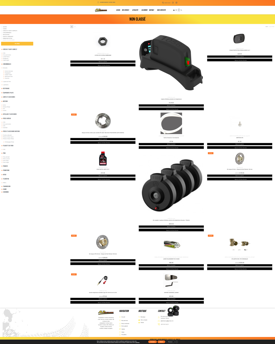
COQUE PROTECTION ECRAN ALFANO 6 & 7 (239, 50)
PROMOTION (247, 257)
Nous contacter (161, 10)
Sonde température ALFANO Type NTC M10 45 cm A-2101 (103, 292)
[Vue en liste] (75, 26)
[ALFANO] (1, 26)
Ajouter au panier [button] (103, 61)
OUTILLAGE (169, 257)
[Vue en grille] (72, 26)
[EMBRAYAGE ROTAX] (1, 38)
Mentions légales (153, 339)
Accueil (118, 10)
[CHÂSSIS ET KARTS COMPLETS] (1, 30)
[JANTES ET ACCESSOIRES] (1, 40)
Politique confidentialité (162, 339)
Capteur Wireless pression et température (171, 99)
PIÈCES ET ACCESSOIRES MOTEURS (177, 136)
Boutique (151, 10)
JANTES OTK (241, 136)
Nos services (125, 10)
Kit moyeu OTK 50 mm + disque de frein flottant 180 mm (103, 254)
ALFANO (169, 97)
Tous (273, 26)
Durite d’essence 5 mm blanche (171, 137)
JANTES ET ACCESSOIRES (234, 136)
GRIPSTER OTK (239, 137)
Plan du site (170, 339)
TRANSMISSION (185, 257)
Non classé (107, 53)
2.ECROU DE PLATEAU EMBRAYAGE (103, 55)
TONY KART (252, 257)
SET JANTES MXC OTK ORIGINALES (240, 259)
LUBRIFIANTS (100, 167)
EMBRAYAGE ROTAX (100, 53)
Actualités (135, 10)
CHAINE (155, 257)
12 (269, 26)
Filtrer (17, 43)
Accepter (152, 341)
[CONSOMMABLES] (1, 32)
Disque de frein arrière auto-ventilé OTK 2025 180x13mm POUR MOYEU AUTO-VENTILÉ (103, 132)
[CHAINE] (1, 28)
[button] (181, 10)
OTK (105, 131)
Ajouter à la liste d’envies (104, 65)
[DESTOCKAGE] (1, 34)
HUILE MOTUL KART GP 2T (103, 169)
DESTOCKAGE (160, 257)
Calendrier (144, 10)
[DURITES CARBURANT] (1, 36)
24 (270, 26)
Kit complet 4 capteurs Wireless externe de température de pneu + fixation (171, 220)
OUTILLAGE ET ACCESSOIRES (177, 257)
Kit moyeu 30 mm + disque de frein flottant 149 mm (239, 169)
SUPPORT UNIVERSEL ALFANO (171, 292)
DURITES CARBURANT (163, 136)
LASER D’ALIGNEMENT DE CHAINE (171, 259)
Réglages (170, 341)
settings (137, 342)
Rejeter (161, 341)
